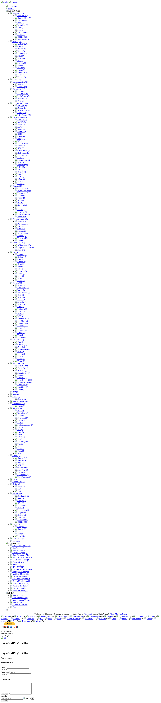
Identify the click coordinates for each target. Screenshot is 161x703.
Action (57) (21, 285)
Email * (4, 670)
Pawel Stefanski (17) (20, 586)
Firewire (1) (21, 195)
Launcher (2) (22, 302)
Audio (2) (21, 129)
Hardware (30, 619)
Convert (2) (21, 46)
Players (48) (21, 63)
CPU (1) (20, 503)
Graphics (16, 619)
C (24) (19, 134)
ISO (41, 619)
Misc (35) (21, 304)
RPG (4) (20, 316)
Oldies (124, 619)
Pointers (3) (21, 30)
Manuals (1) (21, 231)
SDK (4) (20, 177)
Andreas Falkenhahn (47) (22, 557)
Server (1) (21, 437)
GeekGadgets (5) (23, 151)
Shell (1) (20, 491)
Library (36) (22, 113)
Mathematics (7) (23, 349)
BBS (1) (20, 411)
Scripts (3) (16, 484)
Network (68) (17, 408)
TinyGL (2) (21, 356)
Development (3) (23, 224)
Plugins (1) (21, 512)
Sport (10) (21, 328)
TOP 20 (11, 9)
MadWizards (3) (23, 96)
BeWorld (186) (18, 548)
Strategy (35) (22, 330)
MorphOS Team (18, 595)
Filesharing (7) (22, 418)
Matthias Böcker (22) (20, 574)
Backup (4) (21, 257)
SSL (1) (20, 439)
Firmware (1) (22, 505)
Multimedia (89, 619)
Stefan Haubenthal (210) (21, 546)
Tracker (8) (21, 77)
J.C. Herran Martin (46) (21, 560)
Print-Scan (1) (22, 470)
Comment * (5, 694)
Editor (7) (21, 300)
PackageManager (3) (25, 425)
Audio (19, 616)
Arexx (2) (21, 124)
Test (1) (20, 446)
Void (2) (20, 101)
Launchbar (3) (22, 25)
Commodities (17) (24, 18)
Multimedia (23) (18, 404)
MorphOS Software (19, 605)
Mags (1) (15, 394)
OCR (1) (20, 465)
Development (95, 616)
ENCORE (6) (22, 94)
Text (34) (16, 524)
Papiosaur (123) (18, 550)
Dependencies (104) (20, 103)
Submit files (12, 6)
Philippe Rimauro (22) (20, 572)
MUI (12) (21, 167)
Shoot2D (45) (22, 321)
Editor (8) (21, 51)
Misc (59, 619)
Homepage (5, 672)
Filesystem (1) (22, 193)
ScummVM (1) (23, 318)
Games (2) (21, 229)
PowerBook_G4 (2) (24, 380)
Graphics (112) (18, 340)
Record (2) (21, 68)
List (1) (20, 269)
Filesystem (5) (22, 420)
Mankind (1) (22, 98)
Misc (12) (21, 58)
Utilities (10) (22, 522)
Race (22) (21, 311)
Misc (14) (21, 250)
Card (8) (20, 295)
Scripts (149, 619)
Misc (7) (20, 352)
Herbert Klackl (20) (19, 576)
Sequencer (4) (22, 72)
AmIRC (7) (21, 84)
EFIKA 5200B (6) (24, 366)
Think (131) (21, 337)
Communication (46, 616)
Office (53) (16, 456)
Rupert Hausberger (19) (21, 581)
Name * (4, 667)
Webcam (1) (22, 217)
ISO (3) (15, 392)
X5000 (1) (21, 240)
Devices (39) (17, 186)
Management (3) (23, 160)
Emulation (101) (18, 243)
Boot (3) (20, 498)
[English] (4, 2)
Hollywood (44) (23, 110)
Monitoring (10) (23, 510)
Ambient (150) (18, 13)
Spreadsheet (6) (23, 475)
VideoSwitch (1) (23, 214)
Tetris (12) (21, 333)
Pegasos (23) (22, 236)
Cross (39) (21, 136)
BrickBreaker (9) (23, 292)
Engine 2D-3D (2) (24, 143)
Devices (110, 616)
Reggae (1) (21, 172)
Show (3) (20, 276)
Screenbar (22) (22, 32)
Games (4, 619)
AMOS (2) (21, 122)
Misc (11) (21, 536)
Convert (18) (22, 345)
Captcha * (4, 696)
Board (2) (21, 290)
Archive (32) (22, 255)
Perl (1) (20, 169)
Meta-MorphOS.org (20, 598)
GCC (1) (20, 148)
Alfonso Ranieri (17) (20, 591)
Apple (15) (21, 221)
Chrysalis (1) (17, 80)
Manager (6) (22, 271)
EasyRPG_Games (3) (25, 248)
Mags (50, 619)
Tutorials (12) (22, 238)
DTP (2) (20, 463)
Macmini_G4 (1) (23, 373)
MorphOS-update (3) (20, 401)
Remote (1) (21, 427)
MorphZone (17, 602)
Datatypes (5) (22, 106)
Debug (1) (21, 139)
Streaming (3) (22, 442)
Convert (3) (21, 529)
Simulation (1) (22, 326)
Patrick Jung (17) (18, 588)
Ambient (6, 616)
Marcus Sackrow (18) (20, 583)
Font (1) (20, 534)
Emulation (140, 616)
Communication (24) (20, 82)
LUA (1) (20, 489)
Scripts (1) (21, 406)
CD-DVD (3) (22, 188)
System (4, 621)
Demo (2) (21, 297)
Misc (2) (20, 508)
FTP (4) (20, 423)
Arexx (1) (21, 486)
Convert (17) (22, 259)
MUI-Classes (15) (24, 115)
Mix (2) (20, 61)
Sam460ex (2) (22, 387)
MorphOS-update (73, 619)
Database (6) (22, 460)
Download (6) (22, 413)
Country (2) (21, 501)
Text (14, 621)
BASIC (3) (21, 132)
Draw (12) (21, 347)
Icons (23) (21, 23)
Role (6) (20, 314)
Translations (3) (18, 539)
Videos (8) (16, 541)
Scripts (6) (21, 70)
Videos (38, 621)
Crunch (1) (21, 262)
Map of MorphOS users (21, 600)
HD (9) (20, 203)
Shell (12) (21, 517)
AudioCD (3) (22, 44)
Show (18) (21, 354)
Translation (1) (22, 520)
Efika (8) (20, 226)
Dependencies (77, 616)
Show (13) (21, 472)
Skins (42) (21, 35)
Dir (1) (20, 266)
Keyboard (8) (22, 205)
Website (4, 675)
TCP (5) (20, 444)
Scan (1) (20, 432)
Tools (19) (21, 281)
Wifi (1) (20, 453)
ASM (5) (20, 127)
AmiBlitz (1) (22, 120)
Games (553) (17, 283)
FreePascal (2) (22, 146)
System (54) (17, 494)
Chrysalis (31, 616)
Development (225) (19, 117)
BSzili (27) (16, 565)
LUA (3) (20, 158)
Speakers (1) (22, 212)
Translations (26, 621)
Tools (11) (21, 184)
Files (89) (16, 252)
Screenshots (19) (18, 482)
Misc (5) (20, 162)
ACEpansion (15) (24, 245)
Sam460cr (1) (22, 385)
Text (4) (20, 335)
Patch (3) (20, 307)
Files (152, 616)
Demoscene (62, 616)
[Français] (13, 2)
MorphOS (88, 614)
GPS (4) (20, 200)
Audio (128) (17, 42)
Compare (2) (22, 527)
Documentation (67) (20, 219)
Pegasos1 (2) (22, 375)
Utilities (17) (22, 37)
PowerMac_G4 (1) (24, 382)
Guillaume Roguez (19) (21, 579)
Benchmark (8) (23, 496)
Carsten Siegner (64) (20, 553)
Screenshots (136, 619)
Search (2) (21, 274)
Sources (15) (22, 181)
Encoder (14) (22, 54)
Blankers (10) (22, 16)
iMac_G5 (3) (22, 371)
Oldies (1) (16, 479)
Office (114, 619)
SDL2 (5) (21, 179)
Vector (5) (21, 361)
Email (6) (20, 415)
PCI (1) (20, 207)
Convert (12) (22, 458)
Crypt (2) (20, 264)
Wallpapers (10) (23, 39)
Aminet (15, 607)
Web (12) (20, 451)
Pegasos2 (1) (22, 378)
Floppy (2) (21, 198)
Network (102, 619)
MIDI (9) (20, 56)
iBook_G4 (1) (22, 368)
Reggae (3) (21, 515)
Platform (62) (22, 309)
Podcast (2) (21, 65)
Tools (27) (21, 359)
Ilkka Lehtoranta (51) (20, 555)
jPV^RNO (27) (18, 567)
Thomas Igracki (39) (20, 562)
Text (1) (20, 278)
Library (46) (22, 155)
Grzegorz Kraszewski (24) (22, 569)
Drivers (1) (21, 49)
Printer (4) (21, 210)
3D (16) (20, 342)
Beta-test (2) (22, 399)
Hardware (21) (18, 363)
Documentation (124, 616)
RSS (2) (20, 430)
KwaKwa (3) (22, 87)
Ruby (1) (20, 174)
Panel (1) (20, 27)
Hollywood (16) (23, 153)
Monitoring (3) (22, 165)
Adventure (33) (23, 288)
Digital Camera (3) (24, 191)
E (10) (19, 141)
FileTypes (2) (22, 20)
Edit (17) (20, 531)
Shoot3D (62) (22, 323)
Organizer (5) (22, 468)
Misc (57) (16, 397)
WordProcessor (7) (24, 477)
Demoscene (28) (18, 89)
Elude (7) (20, 91)
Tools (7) (20, 75)
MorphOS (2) (22, 233)
